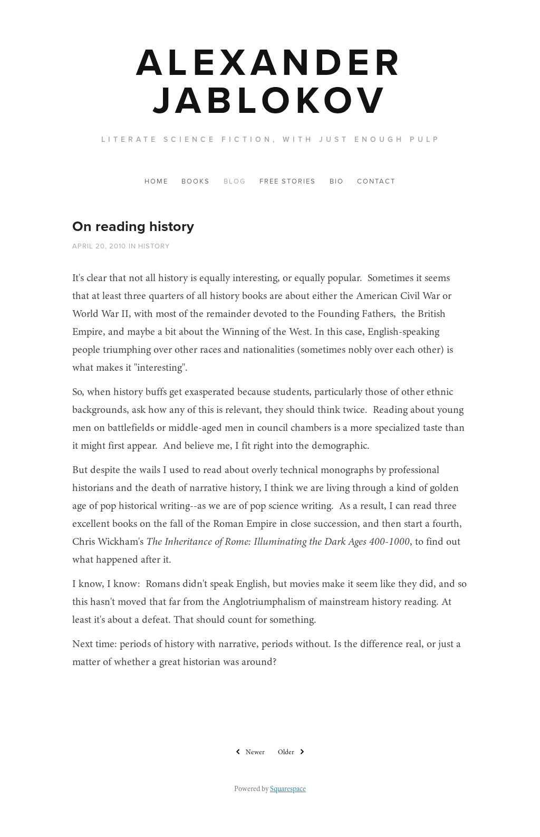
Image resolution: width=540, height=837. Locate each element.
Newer (255, 752)
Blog (235, 181)
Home (156, 181)
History (154, 246)
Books (195, 181)
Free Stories (287, 181)
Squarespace (288, 789)
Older (286, 752)
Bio (337, 181)
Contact (376, 181)
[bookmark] (270, 80)
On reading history (133, 226)
